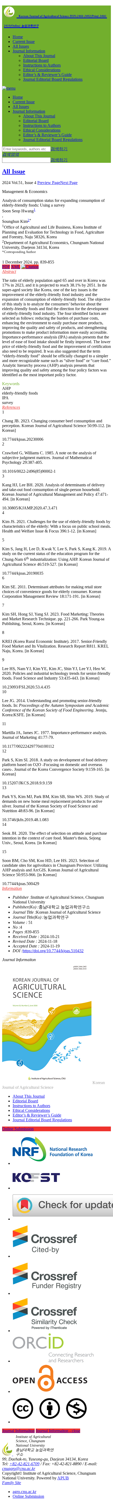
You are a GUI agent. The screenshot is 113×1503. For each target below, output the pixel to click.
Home (18, 37)
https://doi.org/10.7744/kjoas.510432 (53, 951)
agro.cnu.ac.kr (24, 1491)
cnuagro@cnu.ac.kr (18, 1468)
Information (12, 888)
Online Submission (18, 1129)
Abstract (9, 271)
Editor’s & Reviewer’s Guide (47, 74)
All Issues (21, 46)
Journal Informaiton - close (58, 1431)
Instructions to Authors (42, 65)
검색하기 (59, 149)
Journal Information (29, 51)
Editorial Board (36, 60)
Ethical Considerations (41, 70)
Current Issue (24, 41)
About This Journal (39, 55)
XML (15, 267)
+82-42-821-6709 (24, 1464)
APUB (63, 1478)
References (11, 407)
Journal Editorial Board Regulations (53, 79)
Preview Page (48, 182)
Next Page (69, 182)
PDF (6, 267)
